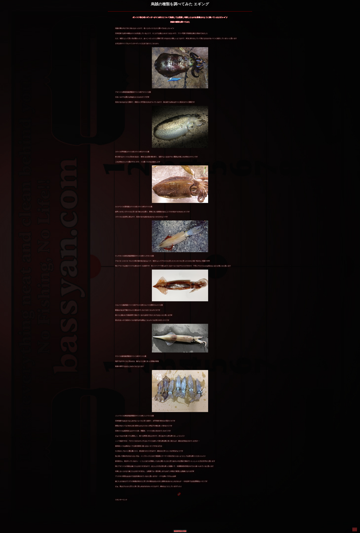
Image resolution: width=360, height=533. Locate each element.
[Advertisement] (180, 515)
